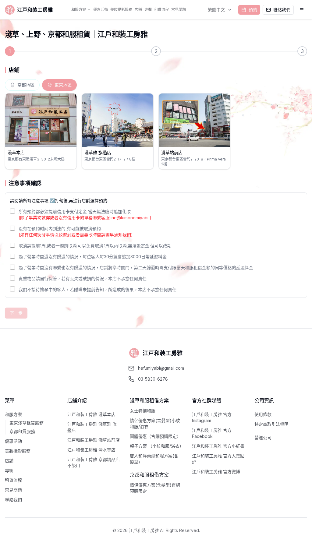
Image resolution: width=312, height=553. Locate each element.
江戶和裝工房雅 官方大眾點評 (218, 458)
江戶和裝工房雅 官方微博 (216, 471)
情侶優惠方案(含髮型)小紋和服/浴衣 (155, 423)
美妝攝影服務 (121, 9)
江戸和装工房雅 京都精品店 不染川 (93, 462)
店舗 (138, 9)
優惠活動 (100, 9)
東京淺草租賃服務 (26, 422)
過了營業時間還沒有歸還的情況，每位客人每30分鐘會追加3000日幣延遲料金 (93, 256)
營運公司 (262, 437)
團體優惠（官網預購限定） (155, 436)
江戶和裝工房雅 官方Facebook (212, 433)
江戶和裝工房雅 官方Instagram (212, 417)
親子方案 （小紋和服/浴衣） (156, 446)
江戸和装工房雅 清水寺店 (91, 449)
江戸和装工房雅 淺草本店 (91, 414)
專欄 (148, 9)
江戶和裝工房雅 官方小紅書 (218, 446)
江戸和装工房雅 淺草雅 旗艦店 (92, 427)
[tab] (22, 85)
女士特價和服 (142, 410)
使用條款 (262, 414)
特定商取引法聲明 (271, 424)
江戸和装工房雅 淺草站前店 (93, 439)
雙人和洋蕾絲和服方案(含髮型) (154, 458)
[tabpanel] (156, 131)
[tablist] (41, 85)
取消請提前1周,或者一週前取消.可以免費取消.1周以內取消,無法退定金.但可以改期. (95, 245)
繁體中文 (216, 9)
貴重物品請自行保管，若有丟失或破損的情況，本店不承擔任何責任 (83, 278)
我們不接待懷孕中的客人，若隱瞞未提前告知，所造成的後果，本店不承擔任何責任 (97, 289)
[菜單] (301, 9)
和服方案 (78, 9)
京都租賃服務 (22, 431)
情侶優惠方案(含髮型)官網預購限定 (155, 488)
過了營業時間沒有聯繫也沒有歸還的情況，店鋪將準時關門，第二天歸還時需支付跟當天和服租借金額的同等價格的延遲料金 (136, 267)
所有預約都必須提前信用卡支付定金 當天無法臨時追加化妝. (85, 214)
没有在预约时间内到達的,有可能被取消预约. (76, 231)
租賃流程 (161, 9)
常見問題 (178, 9)
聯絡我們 (13, 499)
